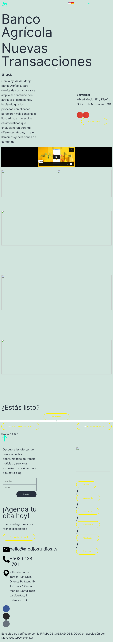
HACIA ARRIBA (9, 433)
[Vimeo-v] (6, 623)
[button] (80, 115)
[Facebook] (6, 608)
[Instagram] (6, 616)
